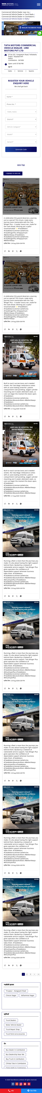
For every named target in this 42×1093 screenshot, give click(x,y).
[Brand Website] (29, 1084)
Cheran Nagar (11, 995)
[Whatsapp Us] (39, 33)
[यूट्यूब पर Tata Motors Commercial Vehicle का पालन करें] (25, 1084)
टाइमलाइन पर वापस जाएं (13, 173)
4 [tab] (24, 32)
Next (34, 974)
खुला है (10, 67)
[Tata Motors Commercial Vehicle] (10, 4)
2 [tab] (19, 32)
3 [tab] (22, 32)
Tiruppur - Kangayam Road (16, 991)
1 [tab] (17, 32)
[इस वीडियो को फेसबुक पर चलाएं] (21, 196)
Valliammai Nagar (27, 995)
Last (38, 974)
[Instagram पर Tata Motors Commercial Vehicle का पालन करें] (21, 1084)
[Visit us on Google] (17, 1084)
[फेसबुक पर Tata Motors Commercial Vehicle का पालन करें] (13, 1084)
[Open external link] (30, 29)
